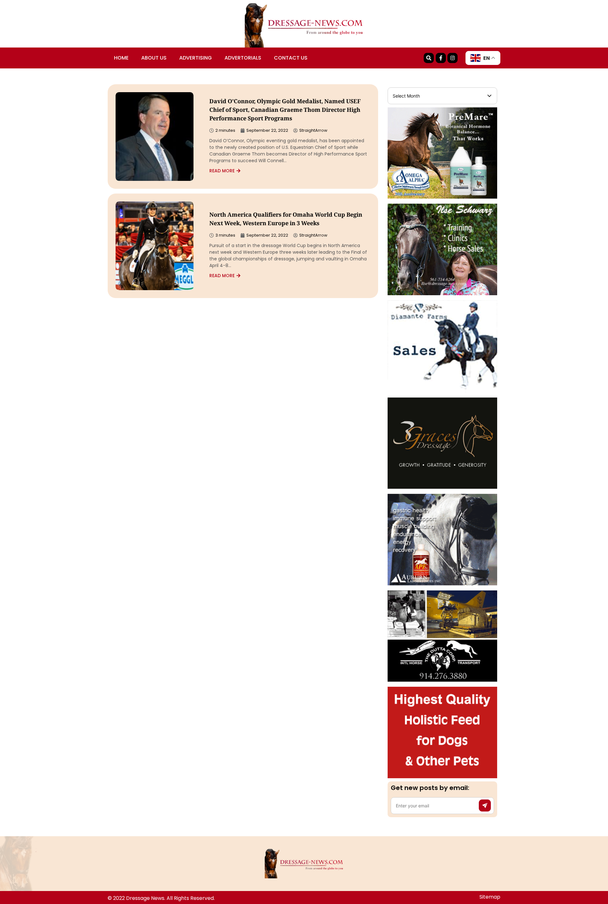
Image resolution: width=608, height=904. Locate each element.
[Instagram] (452, 58)
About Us (154, 57)
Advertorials (243, 57)
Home (121, 57)
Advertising (195, 57)
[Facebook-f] (441, 58)
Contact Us (290, 57)
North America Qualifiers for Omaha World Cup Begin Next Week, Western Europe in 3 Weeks (285, 220)
